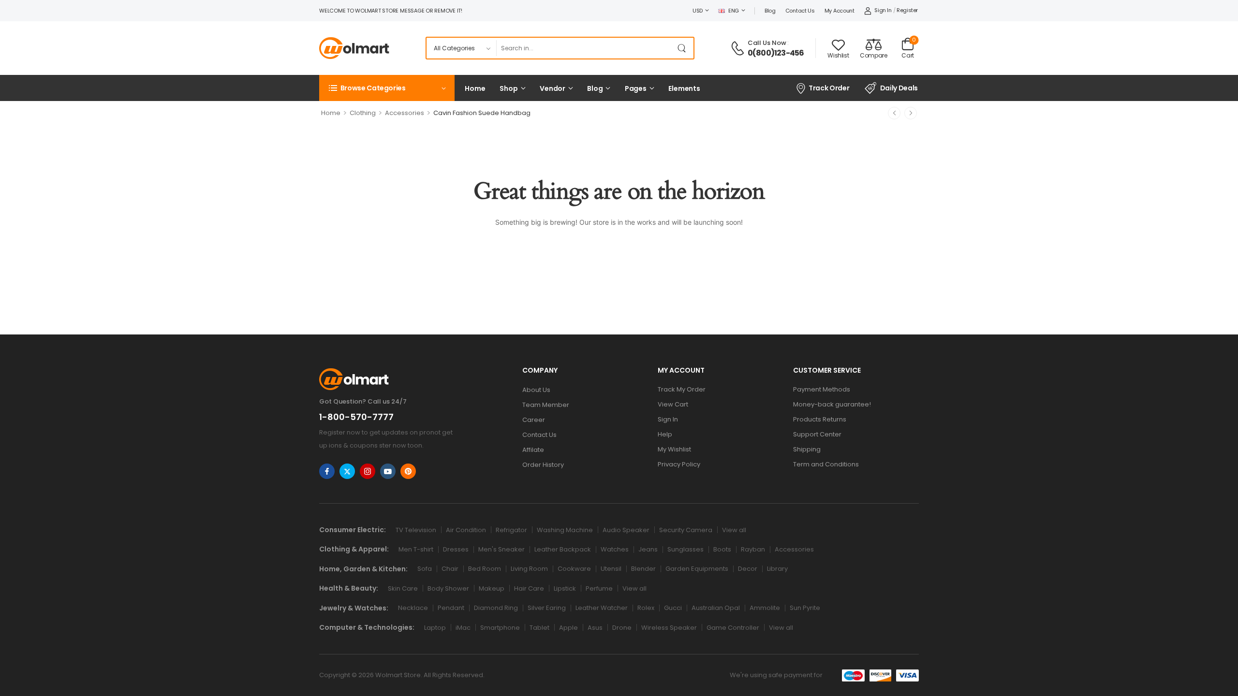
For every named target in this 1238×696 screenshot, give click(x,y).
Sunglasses (685, 549)
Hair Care (529, 588)
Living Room (529, 568)
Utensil (611, 568)
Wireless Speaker (669, 627)
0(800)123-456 (776, 53)
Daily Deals (899, 88)
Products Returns (819, 419)
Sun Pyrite (805, 607)
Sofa (424, 568)
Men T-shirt (415, 549)
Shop (508, 88)
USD (698, 10)
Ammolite (765, 607)
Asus (595, 627)
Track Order (829, 88)
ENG (733, 10)
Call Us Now (767, 42)
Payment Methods (821, 389)
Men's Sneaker (501, 549)
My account (840, 11)
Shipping (807, 449)
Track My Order (682, 389)
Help (665, 434)
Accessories (404, 112)
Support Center (817, 434)
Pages (636, 88)
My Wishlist (674, 449)
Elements (684, 88)
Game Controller (733, 627)
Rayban (753, 549)
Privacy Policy (679, 464)
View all (734, 530)
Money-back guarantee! (832, 404)
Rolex (645, 607)
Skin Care (403, 588)
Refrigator (511, 530)
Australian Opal (716, 607)
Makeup (491, 588)
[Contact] (739, 48)
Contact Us (800, 11)
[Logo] (354, 48)
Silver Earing (547, 607)
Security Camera (685, 530)
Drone (622, 627)
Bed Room (484, 568)
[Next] (910, 113)
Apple (568, 627)
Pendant (451, 607)
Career (533, 419)
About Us (536, 389)
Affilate (533, 449)
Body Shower (448, 588)
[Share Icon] (327, 471)
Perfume (599, 588)
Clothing (363, 112)
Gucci (673, 607)
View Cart (673, 404)
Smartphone (500, 627)
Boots (722, 549)
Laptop (435, 627)
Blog (770, 11)
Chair (450, 568)
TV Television (416, 530)
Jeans (648, 549)
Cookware (574, 568)
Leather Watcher (601, 607)
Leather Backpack (562, 549)
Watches (615, 549)
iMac (463, 627)
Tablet (539, 627)
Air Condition (466, 530)
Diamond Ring (496, 607)
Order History (543, 464)
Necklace (413, 607)
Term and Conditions (826, 464)
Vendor (552, 88)
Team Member (545, 404)
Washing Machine (565, 530)
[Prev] (894, 113)
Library (777, 568)
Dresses (456, 549)
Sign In (668, 419)
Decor (747, 568)
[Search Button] (683, 48)
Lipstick (565, 588)
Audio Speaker (626, 530)
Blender (643, 568)
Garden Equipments (696, 568)
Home (475, 88)
